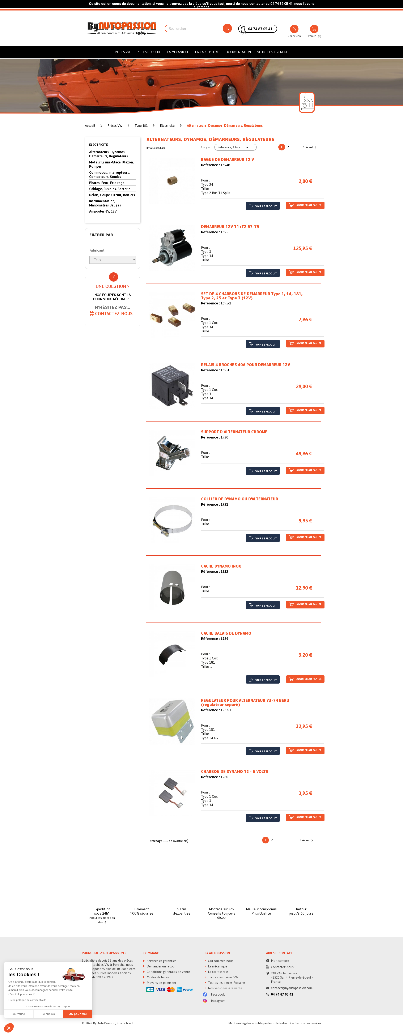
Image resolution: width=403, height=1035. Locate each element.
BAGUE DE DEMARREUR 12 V (227, 160)
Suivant (310, 147)
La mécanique (178, 52)
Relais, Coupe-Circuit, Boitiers (112, 195)
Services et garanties (161, 961)
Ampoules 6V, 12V (103, 211)
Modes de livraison (159, 977)
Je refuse (19, 1013)
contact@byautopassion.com (292, 988)
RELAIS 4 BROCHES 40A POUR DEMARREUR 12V (245, 365)
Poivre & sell (125, 1023)
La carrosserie (207, 52)
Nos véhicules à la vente (224, 988)
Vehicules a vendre (272, 52)
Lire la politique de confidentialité (27, 1000)
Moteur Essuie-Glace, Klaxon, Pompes (111, 164)
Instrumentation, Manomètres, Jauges (105, 203)
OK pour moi (78, 1013)
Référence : (210, 165)
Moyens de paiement (161, 982)
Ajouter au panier (309, 205)
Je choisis (48, 1013)
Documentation (238, 52)
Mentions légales (239, 1023)
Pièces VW (123, 52)
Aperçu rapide (172, 182)
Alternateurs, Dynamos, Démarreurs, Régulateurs (108, 154)
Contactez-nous (282, 967)
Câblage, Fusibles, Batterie (109, 189)
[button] (114, 313)
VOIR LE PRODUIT (266, 206)
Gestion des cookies (308, 1023)
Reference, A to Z (233, 147)
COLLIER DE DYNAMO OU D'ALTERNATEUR (239, 499)
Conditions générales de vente (168, 972)
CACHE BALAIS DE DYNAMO (226, 633)
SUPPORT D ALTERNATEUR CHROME (234, 432)
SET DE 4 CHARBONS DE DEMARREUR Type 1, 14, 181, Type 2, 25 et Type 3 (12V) (251, 296)
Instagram (217, 1000)
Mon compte (280, 960)
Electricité (98, 144)
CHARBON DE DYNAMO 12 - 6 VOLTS (234, 772)
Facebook (217, 994)
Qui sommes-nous (220, 961)
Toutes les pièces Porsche (226, 982)
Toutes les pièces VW (222, 977)
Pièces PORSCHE (149, 52)
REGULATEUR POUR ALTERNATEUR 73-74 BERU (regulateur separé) (245, 702)
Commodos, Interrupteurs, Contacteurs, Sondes (109, 175)
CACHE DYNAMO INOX (221, 566)
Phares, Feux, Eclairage (106, 183)
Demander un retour (161, 966)
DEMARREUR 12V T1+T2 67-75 (230, 227)
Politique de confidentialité (273, 1023)
